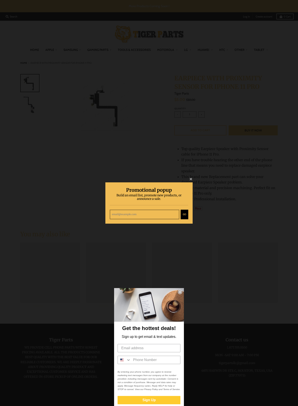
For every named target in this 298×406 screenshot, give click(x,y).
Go (184, 214)
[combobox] (124, 360)
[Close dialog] (180, 292)
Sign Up (149, 400)
